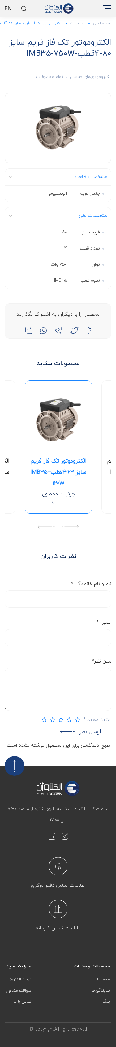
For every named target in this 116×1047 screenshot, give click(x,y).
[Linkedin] (51, 838)
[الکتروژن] (59, 8)
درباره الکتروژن (18, 979)
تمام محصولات (49, 77)
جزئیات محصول (58, 494)
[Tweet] (74, 330)
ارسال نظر (90, 732)
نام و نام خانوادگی (91, 583)
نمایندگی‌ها (101, 990)
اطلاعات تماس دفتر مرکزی (58, 885)
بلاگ (106, 1002)
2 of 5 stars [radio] (68, 719)
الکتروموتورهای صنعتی (90, 77)
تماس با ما (22, 1002)
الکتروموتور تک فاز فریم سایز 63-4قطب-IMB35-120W (58, 472)
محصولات (77, 23)
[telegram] (58, 330)
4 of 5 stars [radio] (51, 719)
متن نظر (101, 661)
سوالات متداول (18, 990)
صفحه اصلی (102, 23)
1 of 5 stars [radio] (76, 719)
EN (8, 9)
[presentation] (70, 528)
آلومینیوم (58, 194)
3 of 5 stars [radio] (59, 719)
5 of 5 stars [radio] (43, 719)
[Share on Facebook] (88, 330)
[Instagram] (64, 838)
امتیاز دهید (97, 719)
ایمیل (104, 622)
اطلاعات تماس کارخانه (58, 928)
